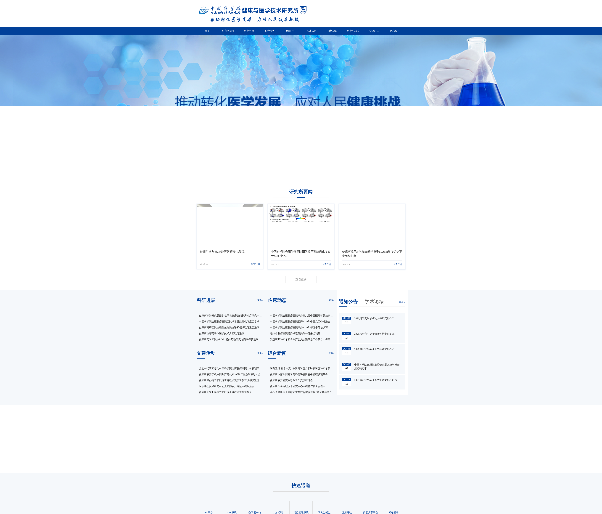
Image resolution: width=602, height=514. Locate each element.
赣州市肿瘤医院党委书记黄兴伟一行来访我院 (295, 333)
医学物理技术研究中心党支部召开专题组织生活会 (226, 386)
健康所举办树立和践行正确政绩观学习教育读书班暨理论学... (230, 380)
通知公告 (348, 301)
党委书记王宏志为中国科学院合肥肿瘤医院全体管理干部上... (230, 368)
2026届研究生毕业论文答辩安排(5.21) (374, 349)
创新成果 (332, 30)
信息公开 (395, 30)
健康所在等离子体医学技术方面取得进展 (221, 333)
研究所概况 (228, 30)
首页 (207, 30)
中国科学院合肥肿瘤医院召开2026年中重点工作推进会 (300, 321)
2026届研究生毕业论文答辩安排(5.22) (374, 318)
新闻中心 (291, 30)
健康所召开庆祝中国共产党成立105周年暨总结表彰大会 (230, 374)
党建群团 (374, 30)
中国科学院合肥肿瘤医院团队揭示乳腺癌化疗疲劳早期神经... (230, 321)
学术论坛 (374, 301)
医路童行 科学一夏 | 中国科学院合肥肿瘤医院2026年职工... (300, 368)
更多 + (402, 302)
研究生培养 (353, 30)
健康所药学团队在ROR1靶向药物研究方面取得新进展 (228, 339)
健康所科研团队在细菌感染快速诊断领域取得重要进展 (229, 327)
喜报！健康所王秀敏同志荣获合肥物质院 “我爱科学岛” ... (301, 392)
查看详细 (255, 264)
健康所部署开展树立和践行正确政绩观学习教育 (225, 392)
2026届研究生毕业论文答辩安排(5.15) (374, 333)
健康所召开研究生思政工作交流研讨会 (291, 380)
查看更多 (301, 279)
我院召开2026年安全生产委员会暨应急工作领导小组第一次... (301, 339)
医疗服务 (270, 30)
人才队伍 (311, 30)
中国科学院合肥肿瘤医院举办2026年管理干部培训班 (299, 327)
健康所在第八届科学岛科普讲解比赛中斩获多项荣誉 (299, 374)
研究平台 (249, 30)
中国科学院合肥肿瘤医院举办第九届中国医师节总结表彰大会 (301, 316)
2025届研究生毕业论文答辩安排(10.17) (375, 380)
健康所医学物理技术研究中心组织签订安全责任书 (297, 386)
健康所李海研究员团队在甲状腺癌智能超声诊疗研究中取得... (230, 316)
